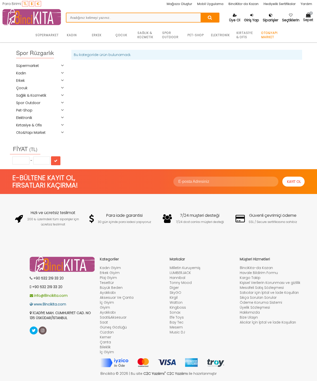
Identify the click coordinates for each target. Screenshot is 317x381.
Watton (176, 302)
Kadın (72, 35)
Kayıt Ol (294, 181)
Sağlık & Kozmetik (145, 35)
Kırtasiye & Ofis (245, 35)
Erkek (97, 35)
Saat (104, 322)
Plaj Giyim (108, 277)
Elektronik (220, 35)
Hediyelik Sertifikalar (280, 3)
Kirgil (174, 297)
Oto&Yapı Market (269, 35)
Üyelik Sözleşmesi (255, 307)
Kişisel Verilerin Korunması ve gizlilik (270, 282)
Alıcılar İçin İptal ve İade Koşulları (268, 322)
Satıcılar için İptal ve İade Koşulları (269, 292)
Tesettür (107, 282)
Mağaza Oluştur (179, 3)
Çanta (105, 342)
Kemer (105, 337)
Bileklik (105, 347)
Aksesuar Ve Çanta (116, 297)
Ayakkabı (108, 292)
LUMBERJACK (180, 272)
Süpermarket (47, 35)
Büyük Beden (111, 287)
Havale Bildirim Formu (259, 272)
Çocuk (121, 35)
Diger (174, 287)
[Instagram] (43, 330)
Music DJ (177, 332)
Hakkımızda (250, 312)
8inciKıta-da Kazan (243, 3)
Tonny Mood (181, 282)
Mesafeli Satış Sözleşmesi (262, 287)
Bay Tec (177, 322)
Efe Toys (177, 317)
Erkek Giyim (110, 272)
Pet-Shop (195, 35)
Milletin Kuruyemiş (185, 267)
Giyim (105, 307)
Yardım (306, 3)
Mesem (176, 327)
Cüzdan (107, 332)
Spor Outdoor (170, 35)
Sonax (175, 312)
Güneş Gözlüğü (113, 327)
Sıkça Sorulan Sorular (258, 297)
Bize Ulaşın (249, 317)
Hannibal (177, 277)
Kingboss (178, 307)
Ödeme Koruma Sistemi (261, 302)
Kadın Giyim (110, 267)
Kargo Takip (250, 277)
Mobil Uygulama (210, 3)
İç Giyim (107, 302)
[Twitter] (34, 330)
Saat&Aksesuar (113, 317)
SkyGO (175, 292)
